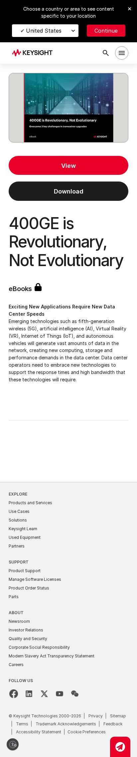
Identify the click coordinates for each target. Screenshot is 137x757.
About (16, 612)
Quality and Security (28, 638)
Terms (22, 723)
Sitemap (118, 715)
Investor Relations (26, 629)
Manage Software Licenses (35, 579)
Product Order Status (29, 587)
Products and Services (30, 502)
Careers (16, 664)
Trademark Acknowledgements (66, 723)
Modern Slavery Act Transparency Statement (51, 655)
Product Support (25, 570)
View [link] (68, 165)
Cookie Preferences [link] (87, 731)
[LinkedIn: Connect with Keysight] (29, 694)
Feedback (113, 723)
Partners (17, 546)
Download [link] (68, 191)
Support (19, 562)
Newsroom (19, 621)
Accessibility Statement (38, 731)
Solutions (18, 520)
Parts (14, 596)
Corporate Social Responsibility (39, 647)
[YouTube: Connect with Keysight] (60, 694)
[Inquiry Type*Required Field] (120, 747)
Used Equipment (25, 537)
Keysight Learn (23, 528)
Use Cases (19, 511)
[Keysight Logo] (34, 53)
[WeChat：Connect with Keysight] (75, 694)
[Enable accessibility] (13, 744)
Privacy (95, 715)
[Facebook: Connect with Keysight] (14, 694)
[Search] (106, 53)
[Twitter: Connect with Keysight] (44, 694)
